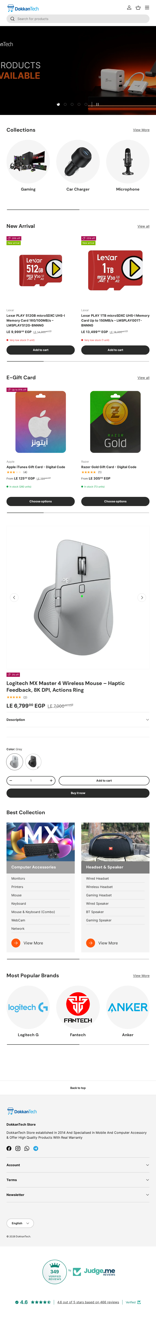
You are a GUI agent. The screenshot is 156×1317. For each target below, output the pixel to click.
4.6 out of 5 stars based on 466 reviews (88, 1302)
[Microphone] (127, 161)
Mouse (16, 895)
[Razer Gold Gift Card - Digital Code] (115, 422)
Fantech (78, 1034)
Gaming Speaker (99, 920)
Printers (17, 887)
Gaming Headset (99, 895)
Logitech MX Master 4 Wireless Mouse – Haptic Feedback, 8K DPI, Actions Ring (65, 686)
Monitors (18, 878)
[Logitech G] (28, 1007)
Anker (127, 1034)
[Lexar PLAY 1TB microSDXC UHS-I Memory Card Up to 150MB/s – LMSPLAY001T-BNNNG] (115, 270)
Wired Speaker (97, 903)
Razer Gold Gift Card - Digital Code (108, 467)
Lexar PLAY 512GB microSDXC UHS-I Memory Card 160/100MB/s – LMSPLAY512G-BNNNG (35, 320)
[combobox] (78, 18)
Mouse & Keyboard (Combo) (33, 912)
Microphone (128, 189)
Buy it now (78, 793)
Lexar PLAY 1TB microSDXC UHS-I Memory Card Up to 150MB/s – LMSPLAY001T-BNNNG (115, 320)
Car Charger (78, 189)
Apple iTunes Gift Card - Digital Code (35, 467)
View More (141, 130)
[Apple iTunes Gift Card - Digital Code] (40, 422)
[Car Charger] (77, 161)
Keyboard (18, 903)
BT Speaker (95, 912)
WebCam (18, 920)
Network (18, 929)
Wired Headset (97, 878)
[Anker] (127, 1007)
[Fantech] (77, 1007)
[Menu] (147, 7)
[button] (138, 7)
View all (144, 226)
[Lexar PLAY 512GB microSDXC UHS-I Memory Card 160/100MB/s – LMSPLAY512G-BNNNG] (40, 270)
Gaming (28, 189)
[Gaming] (28, 161)
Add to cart (104, 780)
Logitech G (28, 1034)
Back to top (78, 1088)
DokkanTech (23, 1236)
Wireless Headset (99, 887)
